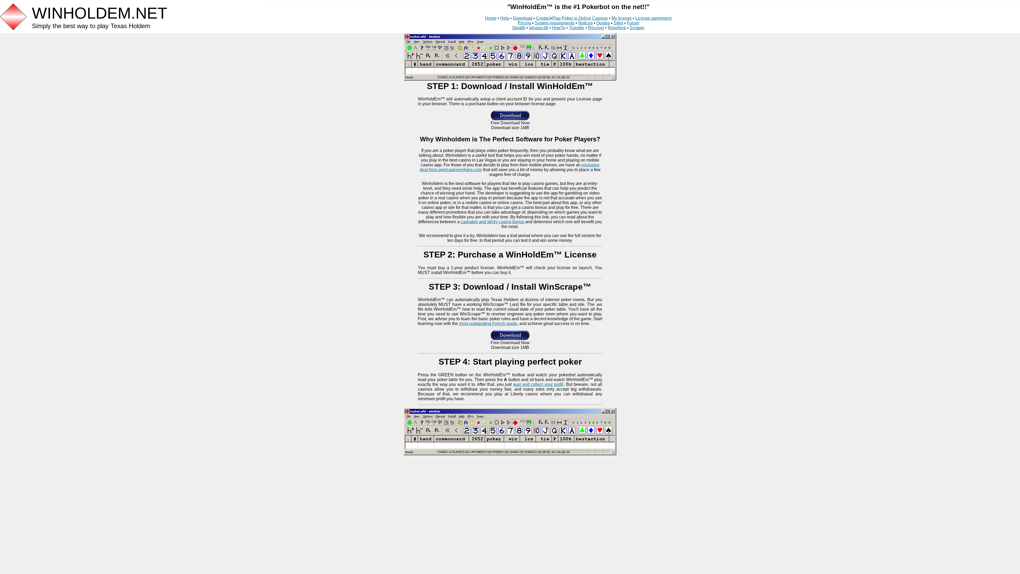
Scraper (637, 28)
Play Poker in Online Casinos (580, 18)
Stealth (518, 28)
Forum (633, 23)
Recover (596, 28)
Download (522, 18)
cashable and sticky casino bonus (492, 222)
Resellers (617, 28)
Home (490, 18)
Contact (543, 18)
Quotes (603, 23)
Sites (618, 23)
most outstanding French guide (488, 323)
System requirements (555, 23)
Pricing (524, 23)
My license (621, 18)
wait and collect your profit (538, 384)
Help (504, 18)
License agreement (653, 18)
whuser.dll (538, 28)
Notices (585, 23)
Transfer (576, 28)
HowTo (558, 28)
